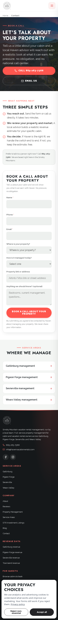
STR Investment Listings (13, 522)
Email (9, 229)
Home (5, 15)
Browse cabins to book (12, 576)
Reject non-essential (16, 612)
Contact (6, 533)
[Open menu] (51, 5)
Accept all (42, 612)
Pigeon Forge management (22, 377)
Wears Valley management (21, 399)
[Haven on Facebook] (6, 457)
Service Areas (9, 517)
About (5, 501)
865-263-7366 (13, 445)
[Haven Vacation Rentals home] (7, 5)
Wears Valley (8, 488)
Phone (10, 214)
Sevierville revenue (11, 557)
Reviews (6, 506)
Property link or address (18, 271)
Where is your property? (18, 244)
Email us (31, 80)
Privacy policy (18, 604)
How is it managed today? (19, 258)
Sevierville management (20, 388)
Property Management (13, 512)
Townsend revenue (11, 563)
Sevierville (7, 482)
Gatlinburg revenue (11, 547)
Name (9, 197)
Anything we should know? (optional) (24, 286)
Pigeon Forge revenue (12, 552)
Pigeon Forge (8, 477)
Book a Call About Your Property (29, 312)
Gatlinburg (7, 471)
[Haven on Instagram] (13, 457)
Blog (5, 528)
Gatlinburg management (20, 365)
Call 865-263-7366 (31, 70)
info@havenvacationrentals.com (20, 449)
